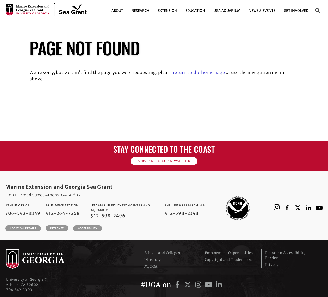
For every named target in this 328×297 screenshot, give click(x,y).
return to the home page (199, 72)
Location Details (23, 228)
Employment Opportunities (229, 253)
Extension (167, 10)
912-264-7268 (62, 213)
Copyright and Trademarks (228, 259)
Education (195, 10)
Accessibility (87, 228)
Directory (152, 259)
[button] (318, 10)
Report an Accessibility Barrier (285, 255)
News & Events (262, 10)
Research (140, 10)
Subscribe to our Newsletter (164, 161)
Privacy (271, 264)
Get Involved (296, 10)
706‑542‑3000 (19, 290)
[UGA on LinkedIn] (219, 284)
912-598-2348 (182, 213)
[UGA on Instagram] (199, 284)
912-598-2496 (108, 215)
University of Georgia (42, 259)
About (117, 10)
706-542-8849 (22, 213)
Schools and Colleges (162, 253)
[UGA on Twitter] (188, 284)
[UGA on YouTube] (209, 284)
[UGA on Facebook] (178, 284)
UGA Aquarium (226, 10)
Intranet (57, 228)
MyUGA (151, 266)
